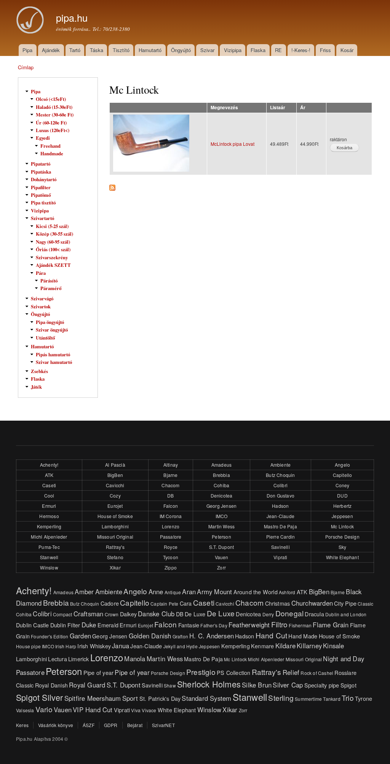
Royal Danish (51, 685)
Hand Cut (272, 635)
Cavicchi (115, 485)
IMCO (222, 516)
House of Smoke (115, 516)
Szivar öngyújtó (52, 329)
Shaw (170, 685)
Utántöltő (45, 337)
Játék (36, 386)
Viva (136, 710)
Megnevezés (224, 107)
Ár (302, 107)
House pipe (28, 646)
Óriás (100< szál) (53, 249)
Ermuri (49, 505)
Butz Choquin (280, 475)
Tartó (74, 50)
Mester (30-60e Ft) (55, 114)
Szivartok (41, 306)
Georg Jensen (221, 505)
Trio (348, 697)
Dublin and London (345, 614)
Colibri (280, 485)
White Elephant (342, 557)
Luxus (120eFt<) (52, 130)
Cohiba (221, 485)
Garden (80, 635)
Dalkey (128, 614)
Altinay (170, 464)
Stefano (115, 557)
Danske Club (156, 613)
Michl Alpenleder (49, 536)
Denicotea (222, 495)
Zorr (221, 567)
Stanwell (49, 557)
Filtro (279, 624)
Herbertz (342, 505)
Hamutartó (150, 50)
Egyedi (43, 137)
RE (278, 50)
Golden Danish (150, 635)
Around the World (255, 592)
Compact (62, 614)
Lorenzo (170, 526)
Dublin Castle (32, 625)
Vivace (149, 710)
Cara (186, 603)
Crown (112, 614)
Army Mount (214, 591)
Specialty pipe (321, 685)
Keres (22, 725)
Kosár (346, 50)
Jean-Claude (280, 516)
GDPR (111, 725)
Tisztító (121, 50)
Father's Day (213, 625)
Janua (120, 645)
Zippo (171, 567)
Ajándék (51, 50)
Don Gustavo (280, 495)
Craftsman (89, 613)
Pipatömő (41, 194)
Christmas (277, 603)
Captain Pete (164, 603)
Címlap (26, 67)
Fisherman (300, 625)
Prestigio (201, 672)
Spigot (348, 685)
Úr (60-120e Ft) (51, 122)
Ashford (287, 592)
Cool (49, 495)
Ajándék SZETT (53, 265)
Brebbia (221, 475)
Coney (343, 485)
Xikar (115, 567)
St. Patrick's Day (160, 698)
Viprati (280, 557)
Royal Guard (87, 684)
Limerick (78, 659)
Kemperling (49, 526)
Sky (343, 547)
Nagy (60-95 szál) (53, 241)
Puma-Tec (49, 547)
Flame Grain (330, 624)
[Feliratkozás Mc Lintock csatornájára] (112, 186)
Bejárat (134, 725)
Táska (96, 50)
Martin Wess (221, 526)
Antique (173, 592)
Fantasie (189, 625)
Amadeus (221, 464)
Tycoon (170, 557)
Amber (84, 591)
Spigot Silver (39, 697)
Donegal (289, 613)
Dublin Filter (65, 625)
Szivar (207, 50)
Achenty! (49, 464)
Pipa (27, 50)
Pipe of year (98, 672)
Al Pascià (115, 464)
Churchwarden (312, 603)
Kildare (285, 645)
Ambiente (280, 464)
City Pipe (345, 603)
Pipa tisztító (43, 202)
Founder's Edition (49, 636)
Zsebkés (39, 371)
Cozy (115, 495)
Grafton (180, 636)
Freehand (50, 145)
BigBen (115, 475)
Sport (130, 698)
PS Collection (234, 672)
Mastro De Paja (280, 526)
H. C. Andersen (211, 635)
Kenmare (262, 646)
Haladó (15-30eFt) (54, 107)
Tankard (331, 698)
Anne (156, 591)
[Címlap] (31, 21)
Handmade (51, 153)
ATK (49, 475)
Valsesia (25, 710)
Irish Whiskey (94, 646)
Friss (325, 50)
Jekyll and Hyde (180, 646)
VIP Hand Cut (92, 709)
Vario (44, 709)
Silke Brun (257, 684)
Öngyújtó (181, 50)
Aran (189, 591)
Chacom (170, 485)
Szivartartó (42, 218)
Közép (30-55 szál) (54, 233)
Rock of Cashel (316, 673)
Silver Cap (288, 684)
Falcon (170, 505)
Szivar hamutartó (54, 362)
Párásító (49, 280)
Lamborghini (115, 526)
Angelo (342, 464)
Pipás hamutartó (53, 354)
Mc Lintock (342, 526)
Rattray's (115, 547)
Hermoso (49, 516)
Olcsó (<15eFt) (51, 99)
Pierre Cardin (280, 536)
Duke (89, 624)
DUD (342, 495)
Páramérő (50, 288)
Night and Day (343, 658)
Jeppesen (342, 516)
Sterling (281, 697)
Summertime (308, 698)
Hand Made (302, 636)
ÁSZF (88, 725)
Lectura (57, 659)
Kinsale (333, 645)
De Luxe (195, 614)
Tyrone (363, 698)
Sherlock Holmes (209, 684)
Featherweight (249, 624)
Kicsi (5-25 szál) (52, 226)
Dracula (314, 614)
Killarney (309, 645)
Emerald (108, 625)
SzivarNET (163, 725)
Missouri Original (115, 536)
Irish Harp (65, 646)
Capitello (342, 475)
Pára (41, 273)
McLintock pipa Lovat (232, 143)
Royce (170, 547)
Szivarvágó (42, 298)
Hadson (280, 505)
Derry (268, 614)
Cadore (110, 603)
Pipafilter (41, 187)
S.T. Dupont (221, 547)
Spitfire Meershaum (92, 698)
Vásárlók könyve (55, 725)
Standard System (206, 698)
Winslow (49, 567)
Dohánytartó (43, 179)
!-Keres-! (300, 50)
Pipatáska (41, 171)
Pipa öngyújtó (50, 322)
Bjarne (170, 475)
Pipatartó (40, 163)
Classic (365, 603)
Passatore (171, 536)
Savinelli (280, 547)
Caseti (49, 485)
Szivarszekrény (52, 257)
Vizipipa (232, 50)
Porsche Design (342, 536)
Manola (134, 658)
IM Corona (171, 516)
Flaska (258, 50)
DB (170, 495)
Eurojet (115, 505)
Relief (291, 672)
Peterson (221, 536)
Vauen (222, 557)
